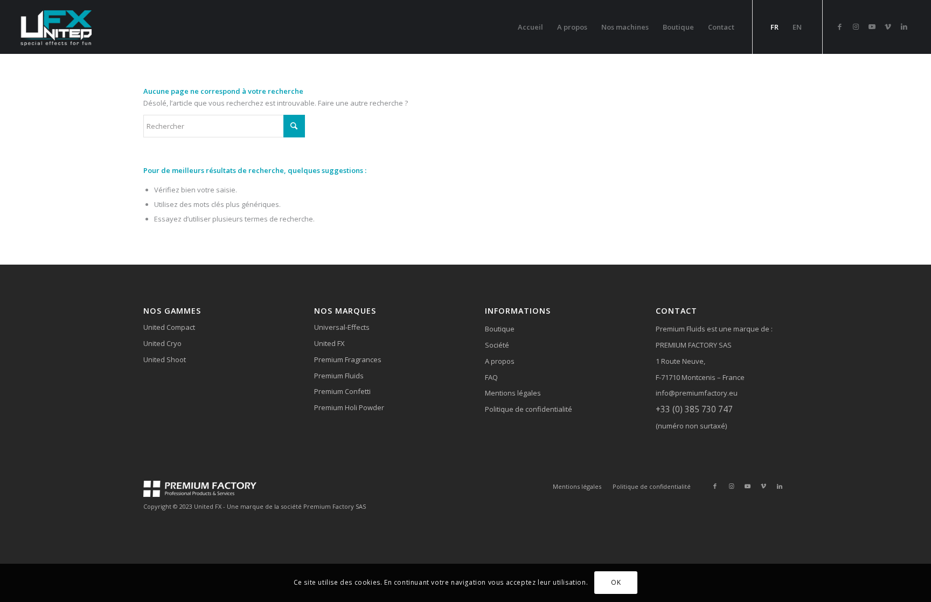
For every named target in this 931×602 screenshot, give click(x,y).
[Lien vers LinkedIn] (904, 26)
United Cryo (162, 343)
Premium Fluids (339, 375)
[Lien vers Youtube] (872, 26)
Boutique (500, 329)
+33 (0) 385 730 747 (694, 409)
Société (497, 345)
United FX (329, 343)
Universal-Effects (342, 327)
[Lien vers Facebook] (839, 26)
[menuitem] (530, 27)
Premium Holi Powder (349, 407)
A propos (500, 361)
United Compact (169, 327)
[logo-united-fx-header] (57, 27)
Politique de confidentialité (528, 409)
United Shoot (164, 359)
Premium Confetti (342, 391)
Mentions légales (513, 393)
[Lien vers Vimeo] (888, 26)
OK (616, 582)
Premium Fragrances (347, 359)
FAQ (491, 377)
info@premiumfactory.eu (697, 393)
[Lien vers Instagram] (855, 26)
